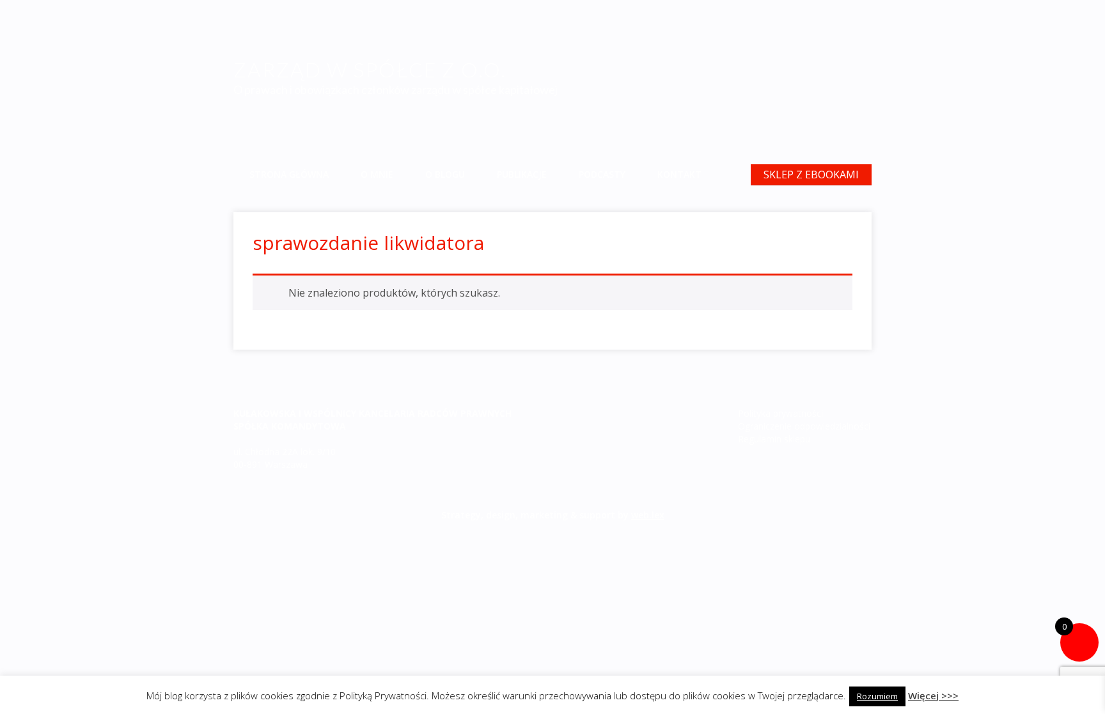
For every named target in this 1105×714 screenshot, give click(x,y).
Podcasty (602, 174)
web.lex (647, 515)
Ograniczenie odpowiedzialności (804, 426)
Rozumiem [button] (877, 696)
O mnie (377, 174)
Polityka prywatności (780, 413)
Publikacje (522, 174)
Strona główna (289, 174)
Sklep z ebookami (811, 174)
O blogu (445, 174)
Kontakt (679, 174)
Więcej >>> (933, 695)
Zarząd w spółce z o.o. (369, 69)
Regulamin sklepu (774, 439)
